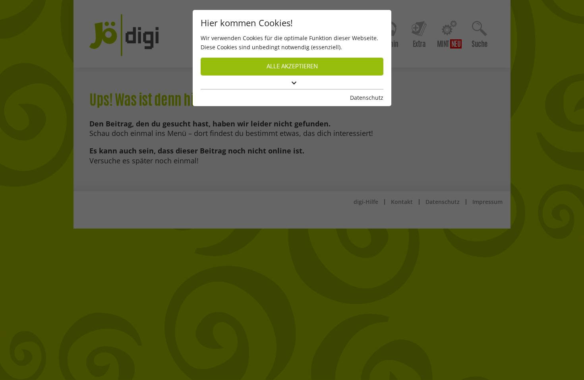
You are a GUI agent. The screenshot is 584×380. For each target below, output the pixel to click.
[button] (292, 83)
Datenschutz (366, 97)
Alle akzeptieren (292, 66)
